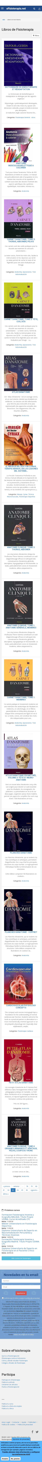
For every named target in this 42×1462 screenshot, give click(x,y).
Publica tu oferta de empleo (12, 1406)
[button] (39, 9)
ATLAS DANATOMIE (21, 392)
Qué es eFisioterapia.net (10, 1356)
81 (4, 1190)
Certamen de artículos (10, 1384)
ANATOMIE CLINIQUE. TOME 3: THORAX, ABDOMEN (21, 548)
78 (27, 1186)
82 (8, 1190)
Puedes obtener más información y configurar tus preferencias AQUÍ (21, 1453)
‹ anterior (16, 1186)
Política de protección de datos (24, 1334)
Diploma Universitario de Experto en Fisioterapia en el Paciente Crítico (19, 1249)
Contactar (15, 1422)
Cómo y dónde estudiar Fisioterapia (15, 1361)
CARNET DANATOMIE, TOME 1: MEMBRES (21, 698)
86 (27, 1190)
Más (4, 19)
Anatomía (25, 191)
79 (32, 1186)
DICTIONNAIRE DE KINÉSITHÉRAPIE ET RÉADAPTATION (21, 88)
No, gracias (15, 1459)
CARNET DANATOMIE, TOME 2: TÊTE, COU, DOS (21, 320)
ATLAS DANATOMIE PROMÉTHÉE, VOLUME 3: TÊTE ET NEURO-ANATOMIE (21, 777)
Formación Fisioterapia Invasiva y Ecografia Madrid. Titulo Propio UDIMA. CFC (21, 1241)
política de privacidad (33, 1298)
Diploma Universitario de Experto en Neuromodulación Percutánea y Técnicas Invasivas (19, 1232)
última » (6, 1194)
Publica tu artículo (8, 1382)
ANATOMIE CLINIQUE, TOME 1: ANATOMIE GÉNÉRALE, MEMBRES (21, 626)
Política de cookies (8, 1424)
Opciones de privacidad (21, 1439)
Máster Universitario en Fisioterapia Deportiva (19, 1224)
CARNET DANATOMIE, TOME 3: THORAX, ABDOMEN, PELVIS (21, 240)
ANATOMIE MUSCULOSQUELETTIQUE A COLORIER (21, 165)
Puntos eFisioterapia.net (10, 1387)
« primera (6, 1186)
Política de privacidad (25, 1424)
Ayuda (24, 1422)
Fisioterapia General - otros (25, 117)
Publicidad (32, 1422)
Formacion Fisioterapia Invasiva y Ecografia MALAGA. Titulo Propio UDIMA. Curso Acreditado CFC (18, 1216)
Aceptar (5, 1459)
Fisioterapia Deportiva (27, 497)
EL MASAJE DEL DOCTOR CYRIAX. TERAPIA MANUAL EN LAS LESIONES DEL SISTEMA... (21, 468)
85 (22, 1190)
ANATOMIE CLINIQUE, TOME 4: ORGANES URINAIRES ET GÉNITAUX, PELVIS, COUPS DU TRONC (21, 1148)
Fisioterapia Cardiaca (25, 1031)
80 (36, 1186)
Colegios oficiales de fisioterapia (13, 1363)
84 (18, 1190)
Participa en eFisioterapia (11, 1380)
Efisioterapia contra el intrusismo (14, 1358)
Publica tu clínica (8, 1408)
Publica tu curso (7, 1404)
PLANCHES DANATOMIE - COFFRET (21, 932)
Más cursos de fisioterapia (21, 1258)
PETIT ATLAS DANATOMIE (21, 1082)
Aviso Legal (6, 1422)
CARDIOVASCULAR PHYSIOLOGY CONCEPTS (21, 1006)
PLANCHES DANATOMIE (21, 853)
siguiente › (34, 1190)
